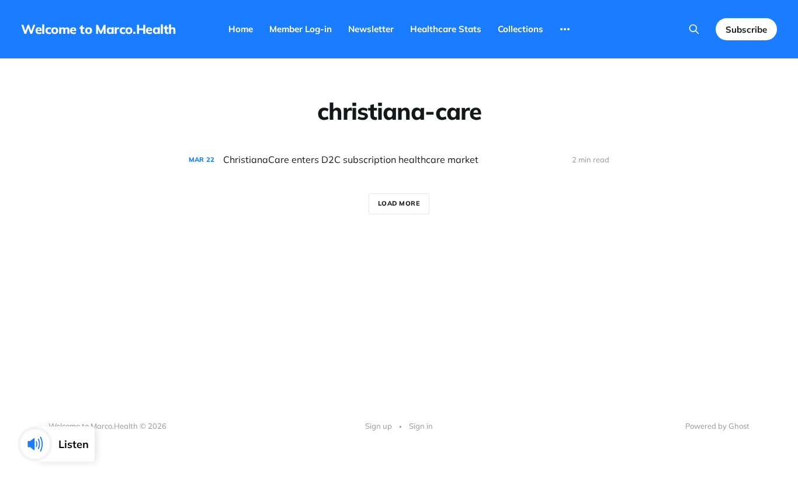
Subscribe (746, 29)
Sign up (378, 426)
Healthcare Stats (445, 28)
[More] (565, 29)
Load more (399, 203)
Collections (520, 28)
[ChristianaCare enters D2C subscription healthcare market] (399, 160)
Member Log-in (300, 28)
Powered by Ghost (717, 426)
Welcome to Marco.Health (98, 29)
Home (240, 28)
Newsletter (371, 28)
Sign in (421, 426)
